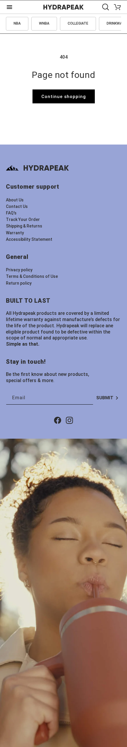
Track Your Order (23, 219)
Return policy (19, 283)
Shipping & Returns (24, 226)
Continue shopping (63, 96)
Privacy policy (19, 269)
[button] (105, 7)
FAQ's (11, 213)
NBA (17, 23)
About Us (15, 200)
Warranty (15, 232)
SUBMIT (104, 397)
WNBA (44, 23)
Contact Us (17, 206)
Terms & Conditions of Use (32, 276)
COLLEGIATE (78, 23)
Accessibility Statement (29, 239)
